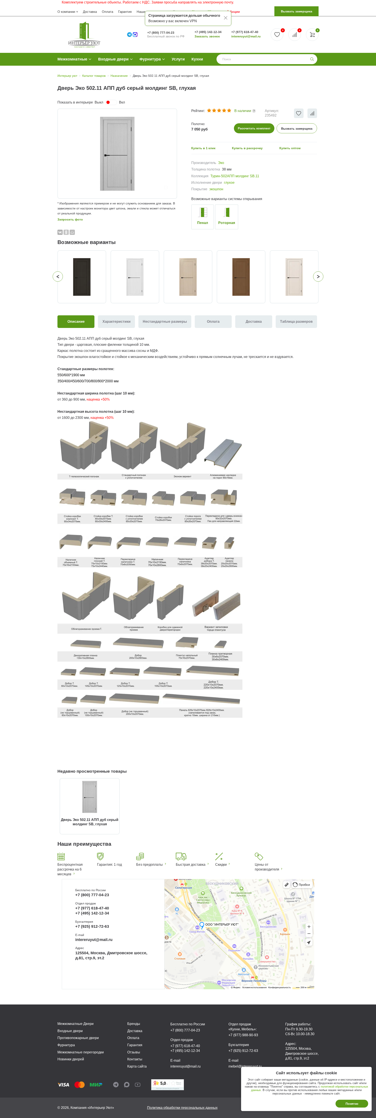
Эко (221, 163)
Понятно (352, 1103)
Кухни (197, 59)
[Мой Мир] (72, 232)
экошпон (216, 189)
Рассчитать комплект (254, 128)
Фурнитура (150, 59)
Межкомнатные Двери (75, 1024)
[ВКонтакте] (60, 232)
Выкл (99, 102)
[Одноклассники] (66, 232)
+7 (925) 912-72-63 (92, 926)
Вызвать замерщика (296, 11)
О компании (66, 11)
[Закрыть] (225, 18)
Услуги (178, 59)
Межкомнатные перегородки (80, 1052)
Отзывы (133, 1052)
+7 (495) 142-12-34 (208, 32)
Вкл (122, 102)
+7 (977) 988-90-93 (243, 1035)
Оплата (107, 11)
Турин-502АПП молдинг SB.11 (234, 176)
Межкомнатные (72, 59)
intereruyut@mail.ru (246, 36)
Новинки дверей (70, 1059)
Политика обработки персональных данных (182, 1108)
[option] (117, 154)
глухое (229, 182)
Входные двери (113, 59)
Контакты (134, 1059)
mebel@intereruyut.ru (245, 1066)
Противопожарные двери (78, 1038)
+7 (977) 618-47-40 (244, 32)
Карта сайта (137, 1066)
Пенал (202, 223)
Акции (235, 11)
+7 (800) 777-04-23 (160, 32)
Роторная (226, 223)
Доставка (90, 11)
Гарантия (125, 11)
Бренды (133, 1024)
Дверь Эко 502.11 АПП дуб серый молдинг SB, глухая (89, 822)
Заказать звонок (207, 36)
